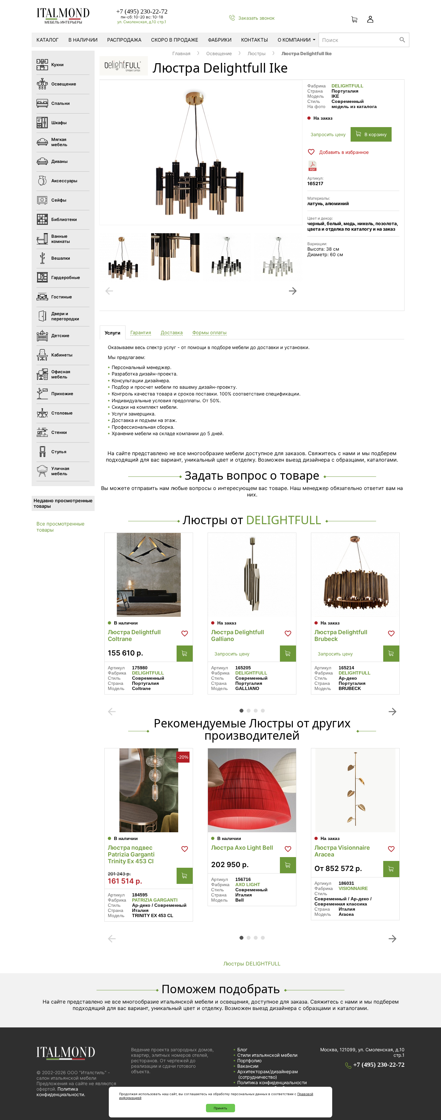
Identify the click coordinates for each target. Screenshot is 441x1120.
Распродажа (124, 40)
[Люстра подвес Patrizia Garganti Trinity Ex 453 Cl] (149, 790)
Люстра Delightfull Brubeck (340, 635)
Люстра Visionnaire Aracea (342, 851)
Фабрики (219, 40)
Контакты (254, 40)
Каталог (47, 40)
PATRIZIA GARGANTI (155, 900)
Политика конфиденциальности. (60, 1091)
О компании (294, 40)
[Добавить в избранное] (185, 633)
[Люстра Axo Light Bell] (252, 790)
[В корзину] (185, 653)
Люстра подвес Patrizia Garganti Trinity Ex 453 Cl (131, 854)
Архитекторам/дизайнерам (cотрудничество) (267, 1074)
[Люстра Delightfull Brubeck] (355, 575)
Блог (242, 1049)
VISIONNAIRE (353, 888)
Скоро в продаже (174, 40)
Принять (220, 1108)
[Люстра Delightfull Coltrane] (149, 575)
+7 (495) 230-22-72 (142, 11)
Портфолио (249, 1060)
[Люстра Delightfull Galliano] (252, 575)
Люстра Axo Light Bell (242, 847)
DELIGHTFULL (348, 85)
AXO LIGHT (247, 884)
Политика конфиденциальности (272, 1082)
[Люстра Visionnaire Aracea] (355, 790)
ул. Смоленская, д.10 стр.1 (141, 21)
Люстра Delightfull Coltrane (134, 635)
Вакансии (247, 1066)
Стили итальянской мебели (267, 1055)
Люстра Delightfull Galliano (237, 635)
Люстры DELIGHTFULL (252, 963)
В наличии (82, 40)
